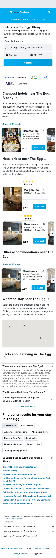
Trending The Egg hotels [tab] (15, 450)
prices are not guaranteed (13, 518)
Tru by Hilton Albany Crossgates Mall (20, 466)
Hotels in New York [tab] (13, 438)
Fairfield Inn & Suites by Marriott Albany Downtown (27, 499)
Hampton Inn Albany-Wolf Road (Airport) (22, 484)
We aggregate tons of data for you (20, 531)
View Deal (38, 147)
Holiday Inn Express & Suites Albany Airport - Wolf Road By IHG (26, 479)
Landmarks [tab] (31, 438)
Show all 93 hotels (11, 124)
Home (3, 548)
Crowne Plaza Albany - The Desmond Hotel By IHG (26, 488)
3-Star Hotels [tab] (10, 425)
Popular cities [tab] (33, 444)
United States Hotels (15, 548)
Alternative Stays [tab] (40, 431)
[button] (5, 12)
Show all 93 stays (11, 264)
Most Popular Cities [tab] (13, 444)
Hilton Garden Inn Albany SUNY (17, 503)
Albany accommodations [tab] (15, 431)
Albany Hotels (19, 553)
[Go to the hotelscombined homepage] (19, 12)
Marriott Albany (10, 470)
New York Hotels (41, 548)
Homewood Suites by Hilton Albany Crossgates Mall (27, 496)
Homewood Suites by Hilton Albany (19, 474)
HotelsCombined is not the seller (19, 526)
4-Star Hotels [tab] (27, 425)
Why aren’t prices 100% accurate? (20, 536)
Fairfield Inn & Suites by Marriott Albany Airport (25, 492)
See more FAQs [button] (28, 406)
